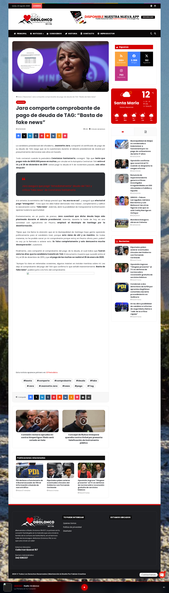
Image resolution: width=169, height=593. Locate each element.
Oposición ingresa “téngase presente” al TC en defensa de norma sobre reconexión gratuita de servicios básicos (91, 485)
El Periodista (52, 372)
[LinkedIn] (30, 135)
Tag (91, 386)
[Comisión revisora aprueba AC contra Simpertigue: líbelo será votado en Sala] (37, 421)
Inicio (19, 97)
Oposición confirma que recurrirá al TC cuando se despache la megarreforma (141, 164)
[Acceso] (151, 5)
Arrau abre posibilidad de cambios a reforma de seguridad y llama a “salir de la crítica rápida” (141, 308)
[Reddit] (47, 135)
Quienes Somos (69, 523)
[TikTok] (152, 573)
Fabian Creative (78, 574)
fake (94, 380)
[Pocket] (64, 135)
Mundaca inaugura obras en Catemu (139, 221)
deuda (81, 380)
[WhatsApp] (155, 573)
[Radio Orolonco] (35, 19)
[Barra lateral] (155, 5)
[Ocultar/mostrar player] (84, 580)
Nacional (27, 97)
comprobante (63, 380)
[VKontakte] (53, 135)
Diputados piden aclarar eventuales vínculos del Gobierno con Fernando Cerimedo (58, 484)
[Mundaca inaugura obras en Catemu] (122, 223)
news (67, 386)
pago (79, 386)
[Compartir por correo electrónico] (82, 397)
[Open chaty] (162, 574)
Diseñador (67, 531)
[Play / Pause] (84, 587)
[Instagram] (149, 573)
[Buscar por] (155, 33)
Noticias (37, 33)
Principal (21, 33)
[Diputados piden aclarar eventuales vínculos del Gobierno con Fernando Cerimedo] (60, 470)
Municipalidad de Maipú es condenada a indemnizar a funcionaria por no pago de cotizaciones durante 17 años (141, 147)
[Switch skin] (151, 33)
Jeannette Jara (49, 386)
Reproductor (107, 33)
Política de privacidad (72, 527)
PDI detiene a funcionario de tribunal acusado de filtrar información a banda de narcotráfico (29, 484)
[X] (24, 135)
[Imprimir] (88, 397)
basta (28, 380)
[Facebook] (18, 135)
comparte (44, 380)
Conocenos (55, 33)
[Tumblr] (35, 135)
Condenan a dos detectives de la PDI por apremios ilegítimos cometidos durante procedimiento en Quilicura (94, 6)
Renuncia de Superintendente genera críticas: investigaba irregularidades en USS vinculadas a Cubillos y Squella (141, 183)
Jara (31, 386)
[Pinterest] (41, 135)
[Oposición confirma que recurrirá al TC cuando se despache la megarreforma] (122, 164)
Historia (72, 33)
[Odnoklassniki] (59, 135)
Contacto (88, 33)
